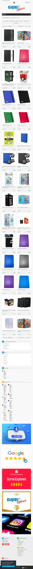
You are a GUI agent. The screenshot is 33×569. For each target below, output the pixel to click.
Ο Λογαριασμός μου (26, 3)
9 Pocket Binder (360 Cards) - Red (21, 125)
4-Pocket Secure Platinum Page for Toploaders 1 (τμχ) (8, 330)
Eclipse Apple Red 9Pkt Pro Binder (11, 395)
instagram (8, 544)
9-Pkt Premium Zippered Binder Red (22, 63)
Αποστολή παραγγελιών (20, 550)
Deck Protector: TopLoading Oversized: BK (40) (8, 248)
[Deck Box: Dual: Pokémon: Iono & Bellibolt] (24, 199)
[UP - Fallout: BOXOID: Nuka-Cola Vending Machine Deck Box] (24, 220)
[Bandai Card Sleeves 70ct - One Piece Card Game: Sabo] (8, 385)
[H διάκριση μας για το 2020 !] (16, 501)
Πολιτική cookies (20, 555)
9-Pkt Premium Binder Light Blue (21, 289)
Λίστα (6, 26)
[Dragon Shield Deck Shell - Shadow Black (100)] (24, 302)
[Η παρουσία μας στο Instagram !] (16, 524)
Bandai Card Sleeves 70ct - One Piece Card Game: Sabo (11, 387)
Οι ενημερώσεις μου (20, 542)
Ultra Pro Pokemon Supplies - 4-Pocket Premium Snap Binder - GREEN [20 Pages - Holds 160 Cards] (5, 389)
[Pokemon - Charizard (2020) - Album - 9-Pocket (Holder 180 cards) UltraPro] (9, 302)
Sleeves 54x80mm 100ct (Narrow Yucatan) (7, 145)
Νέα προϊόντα (5, 360)
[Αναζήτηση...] (14, 2)
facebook (3, 544)
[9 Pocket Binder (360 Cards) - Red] (24, 117)
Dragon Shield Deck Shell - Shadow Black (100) (23, 310)
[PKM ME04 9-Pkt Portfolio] (24, 35)
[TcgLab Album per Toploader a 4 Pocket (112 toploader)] (24, 158)
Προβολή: (4, 26)
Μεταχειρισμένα (5, 363)
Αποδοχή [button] (8, 566)
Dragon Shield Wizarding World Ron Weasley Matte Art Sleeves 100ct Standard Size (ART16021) (11, 414)
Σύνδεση (30, 3)
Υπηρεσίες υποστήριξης (5, 560)
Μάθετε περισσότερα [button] (7, 564)
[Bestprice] (16, 479)
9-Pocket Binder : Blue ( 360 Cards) (6, 104)
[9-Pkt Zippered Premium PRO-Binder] (9, 55)
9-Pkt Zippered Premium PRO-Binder (6, 63)
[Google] (16, 456)
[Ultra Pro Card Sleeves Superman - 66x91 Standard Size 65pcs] (2, 371)
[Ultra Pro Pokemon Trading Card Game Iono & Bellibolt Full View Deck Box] (9, 220)
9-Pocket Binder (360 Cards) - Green (6, 125)
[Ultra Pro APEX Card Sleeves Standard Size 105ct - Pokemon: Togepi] (2, 412)
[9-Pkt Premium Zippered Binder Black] (24, 261)
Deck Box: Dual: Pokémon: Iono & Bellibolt (23, 207)
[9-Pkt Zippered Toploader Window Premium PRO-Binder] (9, 35)
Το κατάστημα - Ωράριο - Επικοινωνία (22, 549)
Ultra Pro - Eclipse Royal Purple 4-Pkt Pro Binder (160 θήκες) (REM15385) (11, 403)
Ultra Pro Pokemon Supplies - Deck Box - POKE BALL (5, 399)
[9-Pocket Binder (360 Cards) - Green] (9, 117)
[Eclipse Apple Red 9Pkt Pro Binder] (8, 394)
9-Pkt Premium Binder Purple (6, 289)
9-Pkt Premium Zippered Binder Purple (22, 248)
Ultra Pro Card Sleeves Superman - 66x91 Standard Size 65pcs (5, 373)
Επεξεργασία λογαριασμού (21, 541)
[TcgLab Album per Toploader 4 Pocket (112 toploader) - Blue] (9, 158)
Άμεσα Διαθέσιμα (5, 356)
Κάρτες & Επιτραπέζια (5, 17)
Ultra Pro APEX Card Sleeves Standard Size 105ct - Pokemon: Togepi (5, 415)
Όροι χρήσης (19, 553)
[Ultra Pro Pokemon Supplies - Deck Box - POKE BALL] (24, 76)
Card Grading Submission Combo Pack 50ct (7, 207)
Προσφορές (4, 358)
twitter (6, 544)
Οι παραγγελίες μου (20, 543)
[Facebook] (16, 434)
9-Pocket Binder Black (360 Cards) (22, 104)
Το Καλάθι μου (28, 3)
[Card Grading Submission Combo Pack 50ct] (9, 199)
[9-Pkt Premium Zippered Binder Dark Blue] (9, 261)
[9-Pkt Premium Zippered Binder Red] (24, 55)
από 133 (23, 26)
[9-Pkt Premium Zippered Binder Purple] (24, 240)
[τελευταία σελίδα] (28, 26)
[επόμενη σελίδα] (29, 26)
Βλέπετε (19, 26)
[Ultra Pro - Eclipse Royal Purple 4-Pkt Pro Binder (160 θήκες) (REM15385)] (8, 400)
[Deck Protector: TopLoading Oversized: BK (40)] (9, 240)
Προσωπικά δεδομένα (20, 554)
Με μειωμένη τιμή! (5, 354)
